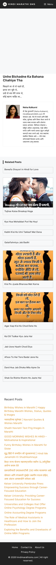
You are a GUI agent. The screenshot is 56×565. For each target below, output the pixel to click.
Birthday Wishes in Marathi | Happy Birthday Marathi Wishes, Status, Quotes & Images (27, 411)
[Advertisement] (28, 41)
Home (15, 547)
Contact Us (26, 547)
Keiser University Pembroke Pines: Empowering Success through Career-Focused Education (26, 487)
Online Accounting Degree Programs (25, 512)
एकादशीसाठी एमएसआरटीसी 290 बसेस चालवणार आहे (27, 470)
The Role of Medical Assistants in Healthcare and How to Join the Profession (23, 521)
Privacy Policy (28, 552)
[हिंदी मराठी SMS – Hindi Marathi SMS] (18, 4)
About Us (39, 547)
